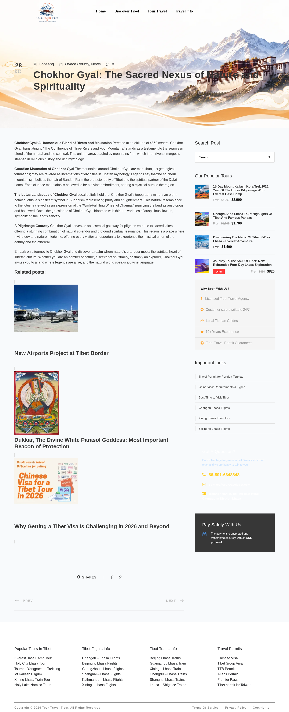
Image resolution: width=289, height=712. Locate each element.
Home (101, 11)
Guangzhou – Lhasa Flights (103, 669)
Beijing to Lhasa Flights (214, 428)
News (96, 64)
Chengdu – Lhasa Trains (168, 674)
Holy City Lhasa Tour (30, 663)
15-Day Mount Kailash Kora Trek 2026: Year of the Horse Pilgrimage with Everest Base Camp (241, 190)
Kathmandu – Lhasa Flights (102, 679)
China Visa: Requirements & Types (222, 387)
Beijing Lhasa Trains (165, 658)
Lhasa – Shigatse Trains (168, 685)
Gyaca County (77, 64)
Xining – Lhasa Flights (99, 685)
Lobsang (46, 64)
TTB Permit (226, 669)
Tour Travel (157, 11)
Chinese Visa (227, 658)
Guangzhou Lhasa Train (168, 663)
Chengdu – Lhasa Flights (101, 658)
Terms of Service (205, 707)
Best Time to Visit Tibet (214, 397)
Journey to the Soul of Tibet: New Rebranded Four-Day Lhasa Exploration (242, 262)
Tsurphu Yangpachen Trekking (37, 669)
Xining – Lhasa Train (165, 669)
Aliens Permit (227, 674)
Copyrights (261, 707)
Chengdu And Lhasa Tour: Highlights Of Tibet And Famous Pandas (242, 215)
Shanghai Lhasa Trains (167, 679)
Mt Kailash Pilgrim (28, 674)
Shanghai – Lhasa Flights (101, 674)
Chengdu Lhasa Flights (214, 407)
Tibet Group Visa (230, 663)
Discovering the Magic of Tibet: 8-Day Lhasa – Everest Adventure (241, 239)
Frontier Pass (227, 679)
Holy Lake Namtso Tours (32, 685)
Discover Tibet (126, 11)
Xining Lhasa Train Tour (214, 418)
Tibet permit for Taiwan (234, 685)
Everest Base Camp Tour (33, 658)
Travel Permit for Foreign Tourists (221, 376)
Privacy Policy (235, 707)
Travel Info (184, 11)
